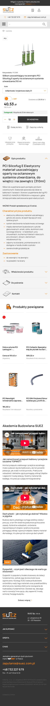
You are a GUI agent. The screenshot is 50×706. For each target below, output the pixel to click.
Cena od (6, 355)
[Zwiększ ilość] (14, 119)
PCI (5, 38)
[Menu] (3, 24)
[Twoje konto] (39, 10)
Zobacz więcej (24, 600)
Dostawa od (36, 99)
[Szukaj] (44, 24)
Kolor (6, 86)
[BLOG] (25, 552)
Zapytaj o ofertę (36, 127)
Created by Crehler (9, 695)
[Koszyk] (45, 10)
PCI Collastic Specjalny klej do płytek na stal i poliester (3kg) (36, 348)
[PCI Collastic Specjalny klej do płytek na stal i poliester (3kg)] (36, 328)
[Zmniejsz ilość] (5, 119)
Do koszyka (32, 119)
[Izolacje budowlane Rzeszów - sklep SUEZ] (8, 10)
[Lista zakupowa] (32, 10)
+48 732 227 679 (13, 17)
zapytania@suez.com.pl (36, 17)
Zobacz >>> (30, 4)
